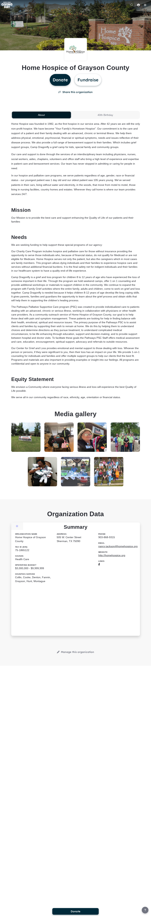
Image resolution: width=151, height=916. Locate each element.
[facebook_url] (99, 564)
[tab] (41, 115)
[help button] (145, 910)
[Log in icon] (138, 5)
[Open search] (132, 5)
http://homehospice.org (111, 555)
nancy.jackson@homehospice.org (118, 546)
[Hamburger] (145, 5)
